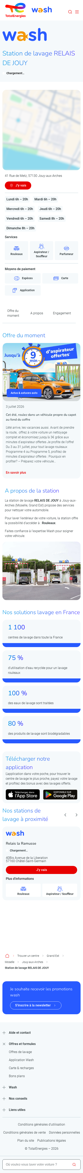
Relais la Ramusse (21, 843)
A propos (36, 313)
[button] (70, 12)
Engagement (62, 313)
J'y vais (41, 870)
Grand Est (53, 955)
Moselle (9, 962)
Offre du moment (13, 313)
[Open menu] (77, 11)
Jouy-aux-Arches (32, 962)
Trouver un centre (28, 955)
